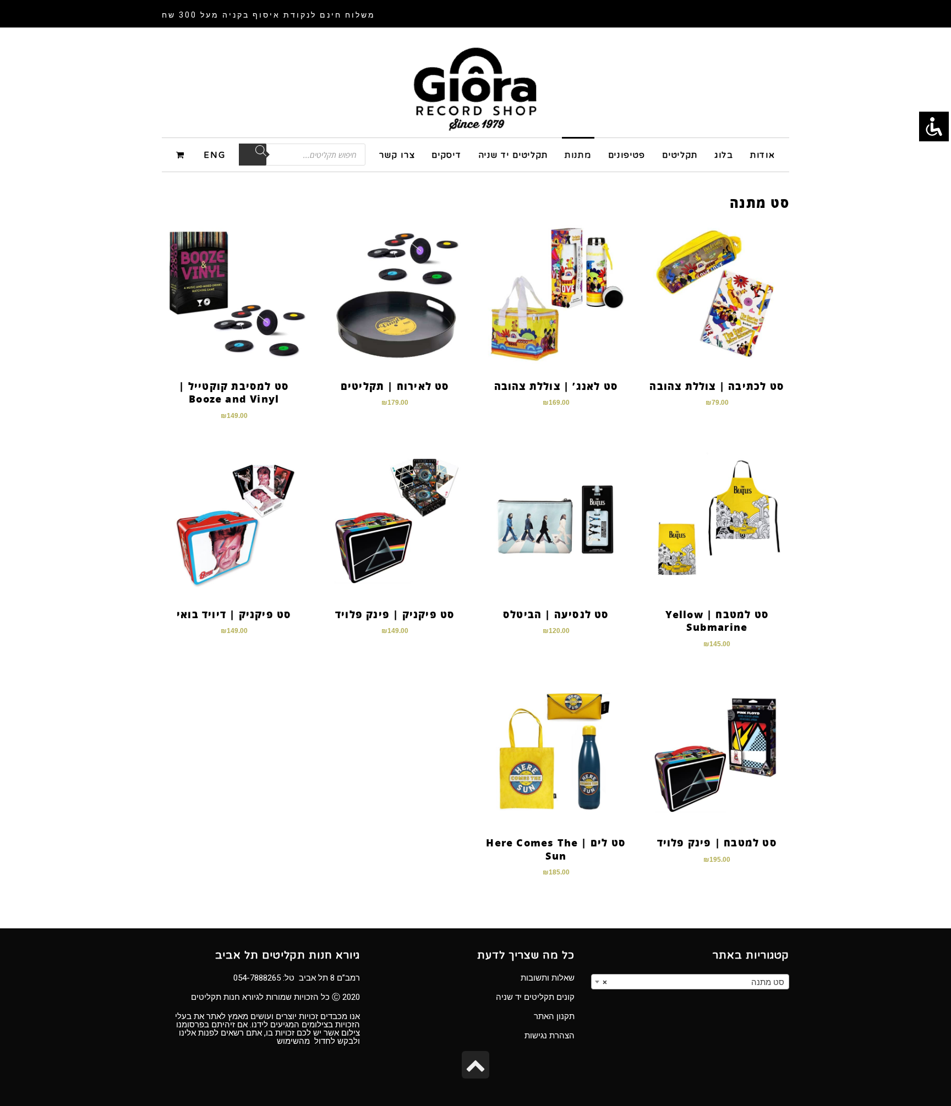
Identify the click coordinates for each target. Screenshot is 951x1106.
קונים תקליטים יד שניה (535, 997)
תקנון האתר (554, 1016)
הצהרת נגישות (549, 1036)
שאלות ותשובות (548, 978)
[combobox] (690, 981)
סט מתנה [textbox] (693, 982)
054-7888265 (257, 978)
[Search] (252, 155)
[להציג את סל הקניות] (181, 154)
